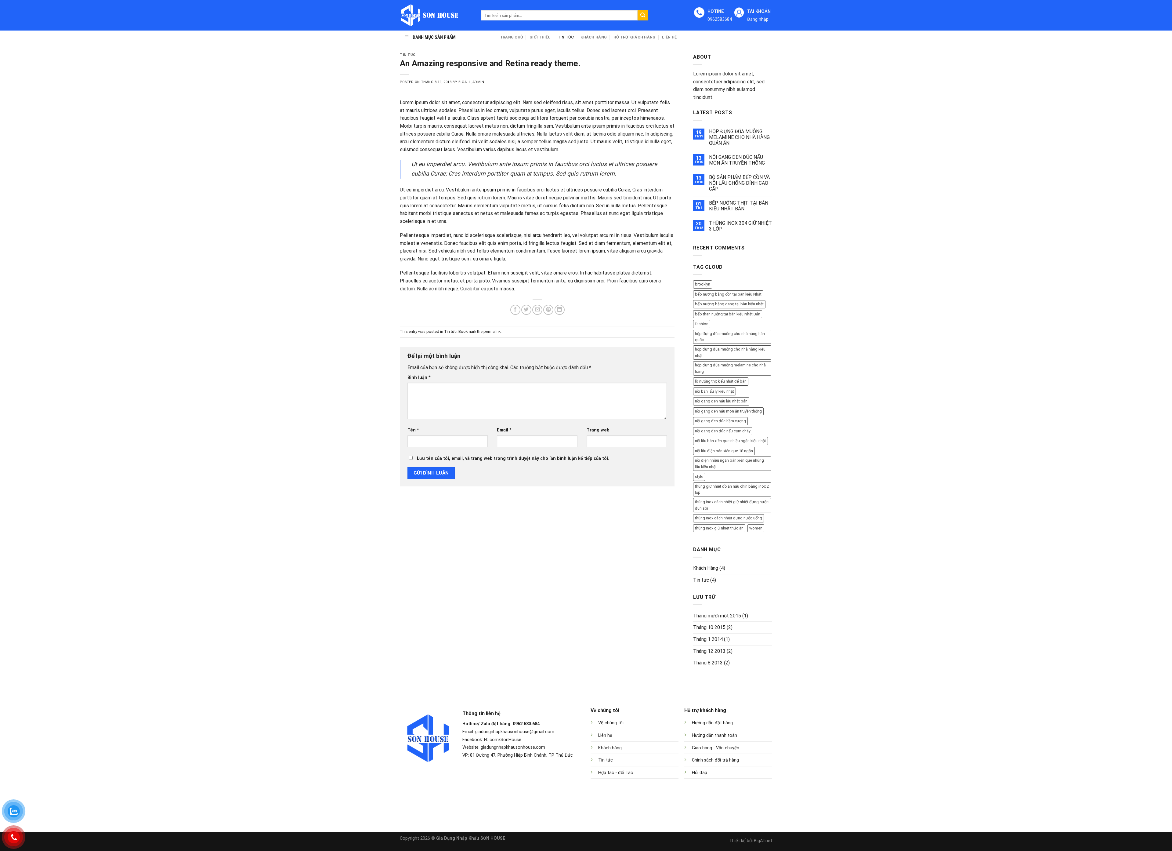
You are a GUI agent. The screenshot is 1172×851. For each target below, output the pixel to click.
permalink (492, 331)
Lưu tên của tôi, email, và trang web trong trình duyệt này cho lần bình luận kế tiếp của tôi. (513, 458)
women (755, 528)
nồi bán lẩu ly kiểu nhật (714, 391)
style (699, 476)
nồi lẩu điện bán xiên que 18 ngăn (724, 451)
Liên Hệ (669, 37)
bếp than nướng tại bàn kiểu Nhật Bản (727, 314)
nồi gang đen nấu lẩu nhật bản (721, 401)
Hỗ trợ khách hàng (634, 37)
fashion (701, 324)
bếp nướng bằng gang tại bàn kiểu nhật (729, 304)
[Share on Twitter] (526, 310)
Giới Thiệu (540, 37)
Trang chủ (511, 37)
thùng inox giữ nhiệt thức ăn (719, 528)
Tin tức (566, 37)
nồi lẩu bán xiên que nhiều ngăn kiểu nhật (730, 440)
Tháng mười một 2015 (717, 616)
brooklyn (702, 284)
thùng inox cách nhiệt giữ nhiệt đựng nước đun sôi (732, 505)
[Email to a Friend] (537, 310)
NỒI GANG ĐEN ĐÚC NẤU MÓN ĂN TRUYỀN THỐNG (737, 160)
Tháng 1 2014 (708, 639)
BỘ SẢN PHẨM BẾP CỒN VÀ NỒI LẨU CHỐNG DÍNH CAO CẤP (739, 183)
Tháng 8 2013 (708, 663)
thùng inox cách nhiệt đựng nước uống (728, 518)
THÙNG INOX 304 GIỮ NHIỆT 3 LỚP (740, 226)
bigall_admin (471, 82)
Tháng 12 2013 (709, 651)
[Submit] (643, 15)
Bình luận (419, 377)
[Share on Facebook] (515, 310)
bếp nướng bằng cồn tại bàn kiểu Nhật (728, 294)
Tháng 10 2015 (709, 627)
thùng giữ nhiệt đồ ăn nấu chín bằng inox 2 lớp (732, 489)
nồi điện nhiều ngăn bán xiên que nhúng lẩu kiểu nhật (729, 463)
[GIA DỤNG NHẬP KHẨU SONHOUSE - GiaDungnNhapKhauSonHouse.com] (436, 15)
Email (504, 430)
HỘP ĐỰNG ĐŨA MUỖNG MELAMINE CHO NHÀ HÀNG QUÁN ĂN (739, 137)
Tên (413, 430)
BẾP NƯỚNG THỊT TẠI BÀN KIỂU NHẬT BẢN (738, 206)
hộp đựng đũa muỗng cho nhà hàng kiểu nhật (730, 352)
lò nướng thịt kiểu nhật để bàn (721, 381)
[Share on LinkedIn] (560, 310)
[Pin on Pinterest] (548, 310)
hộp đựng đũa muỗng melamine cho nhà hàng (730, 368)
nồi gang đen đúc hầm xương (720, 421)
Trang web (598, 430)
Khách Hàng (594, 37)
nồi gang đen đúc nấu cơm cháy (723, 431)
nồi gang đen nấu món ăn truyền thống (728, 411)
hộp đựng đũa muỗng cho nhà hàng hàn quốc (730, 336)
